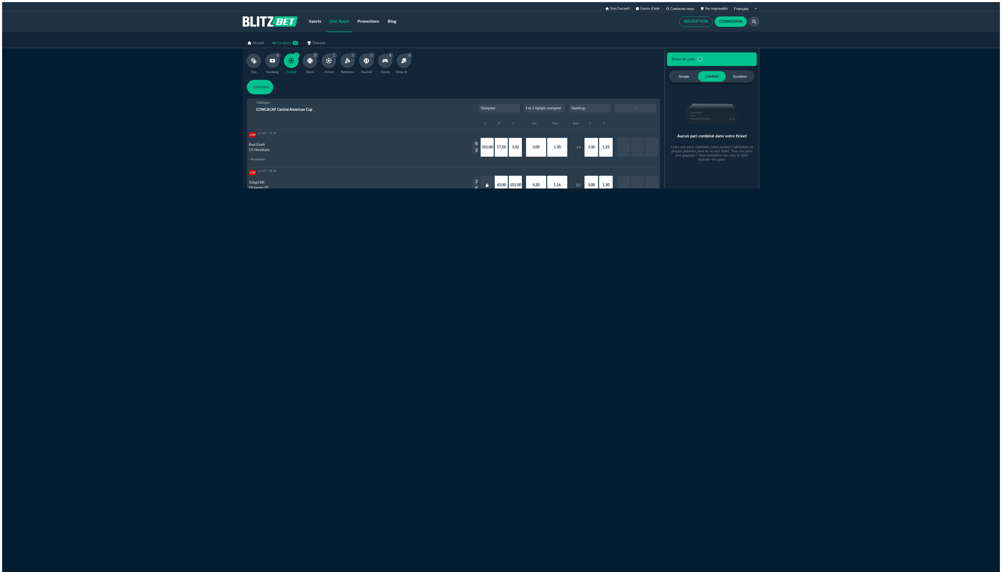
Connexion (731, 21)
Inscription (696, 21)
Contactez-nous (682, 9)
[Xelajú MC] (487, 185)
